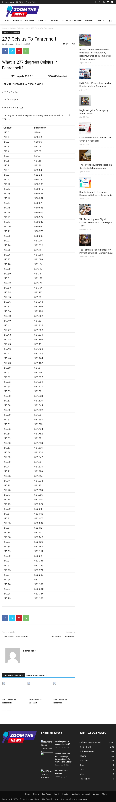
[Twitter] (104, 2)
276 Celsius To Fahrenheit (15, 636)
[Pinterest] (19, 51)
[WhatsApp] (26, 51)
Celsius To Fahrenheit (19, 28)
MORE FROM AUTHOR (36, 675)
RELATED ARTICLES (13, 675)
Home (4, 28)
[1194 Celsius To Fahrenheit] (13, 689)
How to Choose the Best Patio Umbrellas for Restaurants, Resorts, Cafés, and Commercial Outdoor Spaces (95, 54)
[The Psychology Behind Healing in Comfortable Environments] (85, 156)
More (104, 794)
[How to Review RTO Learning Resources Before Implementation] (85, 183)
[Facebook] (95, 2)
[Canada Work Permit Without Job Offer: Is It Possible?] (85, 128)
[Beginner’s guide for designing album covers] (85, 101)
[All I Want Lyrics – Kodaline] (47, 774)
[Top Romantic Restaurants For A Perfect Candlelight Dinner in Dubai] (85, 240)
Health (56, 794)
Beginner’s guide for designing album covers (93, 112)
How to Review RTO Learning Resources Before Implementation (96, 193)
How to (36, 794)
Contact (96, 794)
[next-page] (9, 709)
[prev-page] (4, 709)
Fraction (65, 794)
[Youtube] (112, 2)
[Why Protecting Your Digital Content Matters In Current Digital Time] (85, 210)
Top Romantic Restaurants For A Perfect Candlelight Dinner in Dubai (96, 251)
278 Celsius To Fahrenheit (62, 636)
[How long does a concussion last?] (47, 746)
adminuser (9, 44)
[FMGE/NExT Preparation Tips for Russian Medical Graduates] (85, 74)
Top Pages (46, 794)
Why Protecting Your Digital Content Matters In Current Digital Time (95, 222)
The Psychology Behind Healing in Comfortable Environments (95, 166)
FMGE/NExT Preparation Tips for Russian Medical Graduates (95, 84)
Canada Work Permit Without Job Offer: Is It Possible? (95, 139)
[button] (110, 20)
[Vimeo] (108, 2)
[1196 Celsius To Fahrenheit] (64, 689)
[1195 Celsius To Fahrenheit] (38, 689)
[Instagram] (99, 2)
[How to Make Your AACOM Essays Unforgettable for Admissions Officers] (47, 756)
